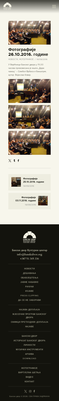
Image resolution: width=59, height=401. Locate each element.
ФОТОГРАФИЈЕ (26, 59)
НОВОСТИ (13, 59)
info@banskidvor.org (29, 254)
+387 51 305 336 (29, 259)
